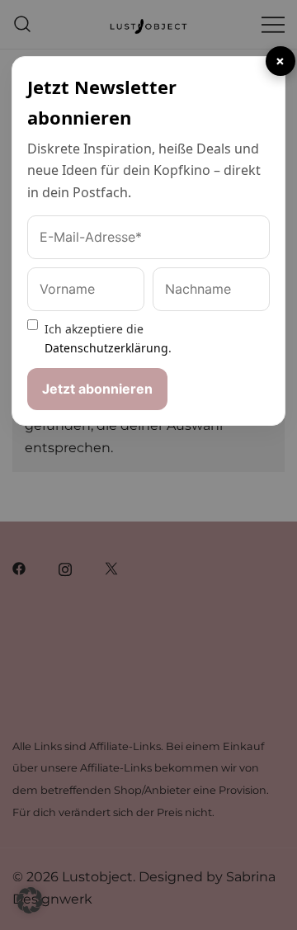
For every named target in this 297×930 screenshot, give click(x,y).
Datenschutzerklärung (106, 348)
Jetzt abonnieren (97, 388)
